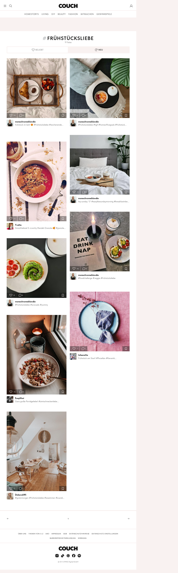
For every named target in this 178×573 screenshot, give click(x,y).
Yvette (18, 224)
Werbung (82, 538)
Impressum (56, 534)
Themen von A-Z (36, 534)
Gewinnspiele (104, 14)
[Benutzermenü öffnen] (131, 6)
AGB (65, 534)
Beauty (62, 14)
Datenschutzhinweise (79, 534)
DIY (53, 14)
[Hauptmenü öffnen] (5, 6)
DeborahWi (20, 494)
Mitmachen (87, 14)
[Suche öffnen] (10, 6)
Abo (47, 534)
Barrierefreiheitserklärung (63, 538)
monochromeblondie (25, 121)
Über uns (22, 534)
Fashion (73, 14)
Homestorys (31, 14)
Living (45, 14)
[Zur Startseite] (68, 6)
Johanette (83, 355)
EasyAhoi (19, 398)
